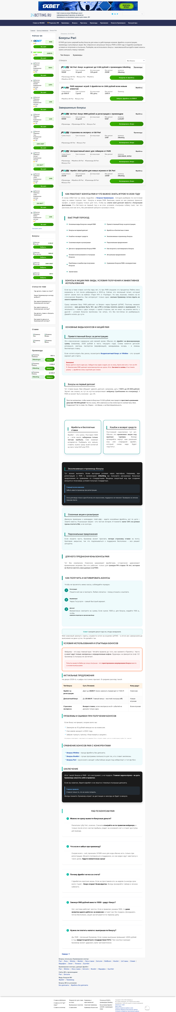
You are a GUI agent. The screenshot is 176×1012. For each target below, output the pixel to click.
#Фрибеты (90, 77)
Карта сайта (118, 1006)
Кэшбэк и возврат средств (78, 236)
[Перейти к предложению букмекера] (88, 6)
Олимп (132, 961)
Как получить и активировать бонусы (120, 248)
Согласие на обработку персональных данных (127, 1011)
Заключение (73, 272)
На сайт (43, 47)
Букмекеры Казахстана (91, 1007)
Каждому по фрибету (126, 77)
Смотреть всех (37, 228)
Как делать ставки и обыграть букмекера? (44, 314)
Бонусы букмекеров (42, 30)
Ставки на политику (59, 1007)
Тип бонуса (65, 55)
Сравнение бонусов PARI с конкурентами (121, 263)
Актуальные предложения (116, 255)
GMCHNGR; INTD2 (124, 156)
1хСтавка (124, 961)
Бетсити (99, 961)
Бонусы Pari (71, 760)
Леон (66, 961)
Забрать (43, 247)
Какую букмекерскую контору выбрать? (43, 296)
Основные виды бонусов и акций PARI (82, 224)
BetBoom (107, 961)
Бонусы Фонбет (73, 756)
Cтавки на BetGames (60, 1000)
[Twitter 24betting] (117, 14)
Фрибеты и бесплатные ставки (118, 230)
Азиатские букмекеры (90, 1005)
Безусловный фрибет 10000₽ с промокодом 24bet (106, 1007)
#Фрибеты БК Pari (67, 79)
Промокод (70, 980)
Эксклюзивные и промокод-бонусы (119, 236)
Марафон (62, 963)
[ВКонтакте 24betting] (115, 14)
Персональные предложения (117, 242)
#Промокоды (66, 124)
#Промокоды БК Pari (68, 77)
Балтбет (86, 963)
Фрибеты (139, 87)
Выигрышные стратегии (76, 1005)
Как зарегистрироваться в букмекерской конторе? (42, 302)
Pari (60, 961)
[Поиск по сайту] (142, 14)
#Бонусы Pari (81, 77)
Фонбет (116, 961)
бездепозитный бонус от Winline (114, 353)
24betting (121, 72)
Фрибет (61, 980)
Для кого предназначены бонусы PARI (82, 248)
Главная (32, 30)
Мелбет (80, 961)
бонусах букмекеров (105, 198)
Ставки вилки (73, 1007)
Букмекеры (77, 55)
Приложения (104, 23)
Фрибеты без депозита (79, 985)
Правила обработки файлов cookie (124, 1008)
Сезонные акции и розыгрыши (80, 242)
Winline (72, 961)
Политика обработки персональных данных (126, 1009)
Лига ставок (89, 961)
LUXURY (121, 119)
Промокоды (93, 23)
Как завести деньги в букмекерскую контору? (42, 308)
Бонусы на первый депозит (78, 230)
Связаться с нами (120, 1004)
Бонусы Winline (73, 753)
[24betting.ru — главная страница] (40, 15)
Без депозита (64, 985)
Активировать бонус (126, 124)
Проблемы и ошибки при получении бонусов (82, 264)
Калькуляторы (132, 23)
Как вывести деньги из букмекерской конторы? (42, 320)
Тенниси (78, 963)
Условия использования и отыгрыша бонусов (82, 256)
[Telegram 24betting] (112, 14)
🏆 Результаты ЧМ (53, 23)
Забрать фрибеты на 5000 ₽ (127, 98)
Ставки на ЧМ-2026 (38, 23)
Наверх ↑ (66, 954)
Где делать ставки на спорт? (43, 291)
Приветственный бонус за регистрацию (121, 224)
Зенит (70, 963)
